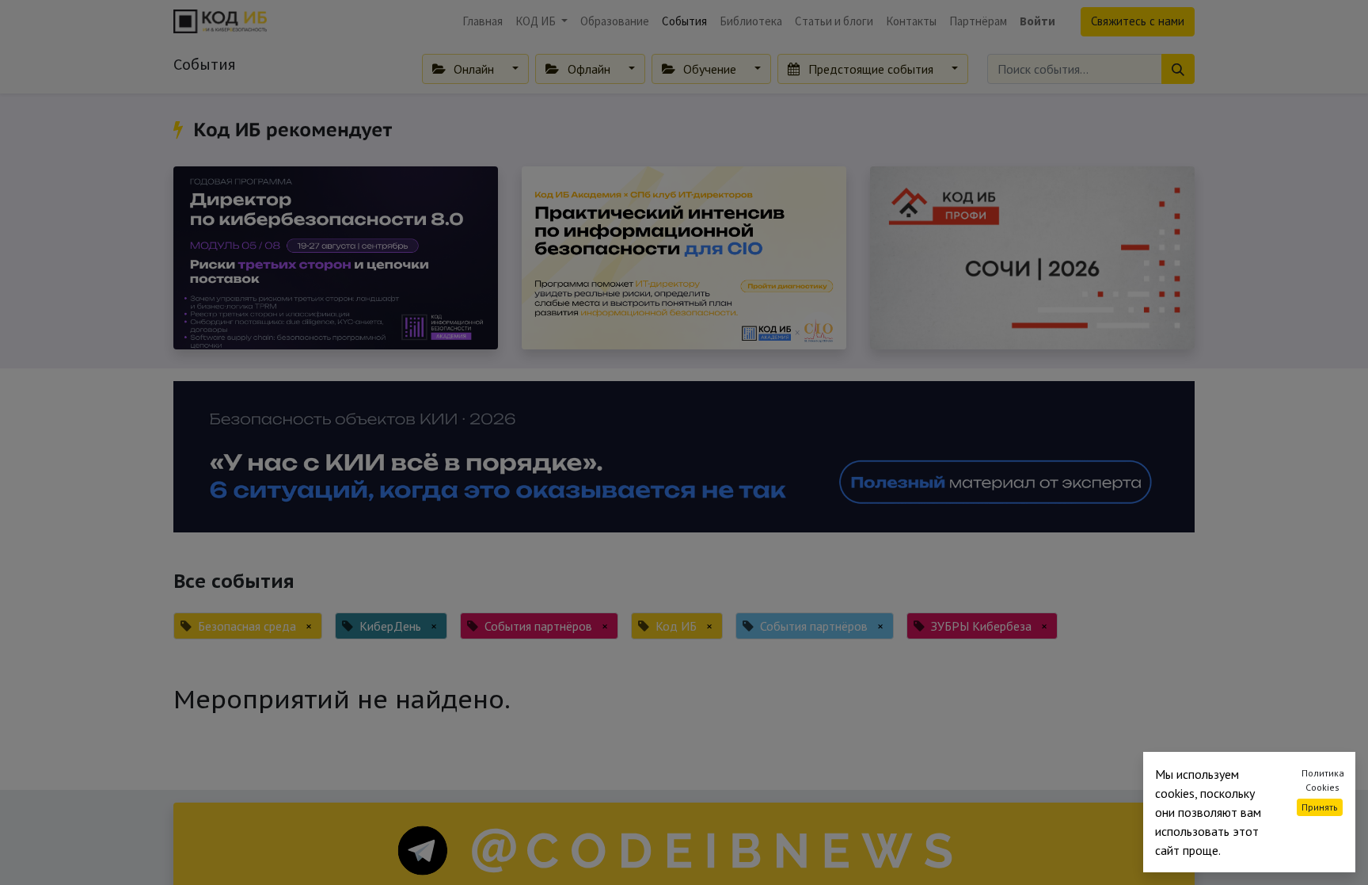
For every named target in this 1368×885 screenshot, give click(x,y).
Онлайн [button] (473, 69)
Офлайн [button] (589, 69)
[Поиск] (1178, 69)
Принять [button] (1320, 807)
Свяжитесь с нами (1137, 21)
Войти (1037, 21)
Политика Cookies (1323, 780)
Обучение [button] (709, 69)
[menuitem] (482, 21)
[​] (180, 129)
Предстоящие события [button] (871, 69)
